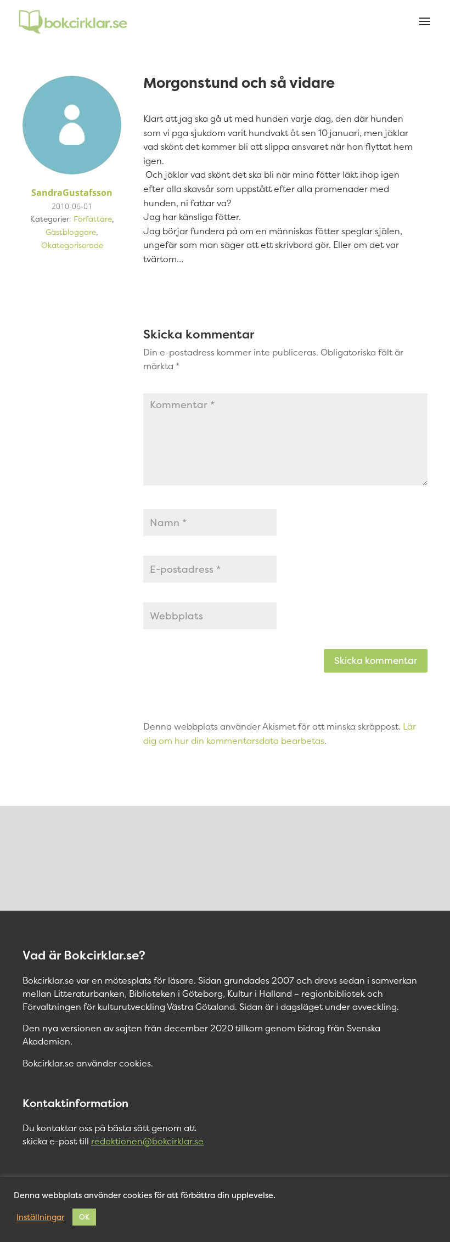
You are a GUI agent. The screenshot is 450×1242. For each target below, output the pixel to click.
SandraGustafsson (72, 193)
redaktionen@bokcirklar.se (147, 1141)
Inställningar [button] (40, 1217)
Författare (93, 218)
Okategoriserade (72, 245)
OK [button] (84, 1217)
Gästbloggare (71, 232)
